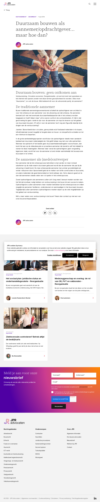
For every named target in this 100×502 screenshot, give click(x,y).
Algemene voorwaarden (29, 498)
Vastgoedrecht (21, 16)
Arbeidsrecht (9, 332)
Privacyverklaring (65, 498)
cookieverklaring (59, 250)
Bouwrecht (32, 16)
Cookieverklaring (44, 498)
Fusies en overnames (10, 444)
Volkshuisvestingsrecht (11, 481)
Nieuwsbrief (71, 440)
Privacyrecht (8, 471)
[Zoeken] (89, 4)
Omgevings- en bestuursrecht (13, 461)
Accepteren (70, 255)
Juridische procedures (42, 440)
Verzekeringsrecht (10, 478)
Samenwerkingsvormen (42, 444)
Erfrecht (6, 440)
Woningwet (39, 457)
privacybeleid (83, 387)
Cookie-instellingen (54, 255)
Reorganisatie (18, 273)
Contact (69, 447)
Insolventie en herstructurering (13, 454)
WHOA (37, 454)
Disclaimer (54, 498)
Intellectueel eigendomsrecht (13, 457)
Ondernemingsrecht (10, 464)
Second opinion (40, 447)
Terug (8, 10)
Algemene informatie (73, 433)
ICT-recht (7, 450)
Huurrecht (7, 447)
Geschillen (38, 437)
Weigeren (85, 255)
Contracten (38, 433)
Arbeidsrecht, (10, 273)
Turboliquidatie (40, 450)
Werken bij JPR (72, 444)
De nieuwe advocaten (74, 437)
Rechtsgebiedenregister (80, 498)
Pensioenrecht (8, 467)
